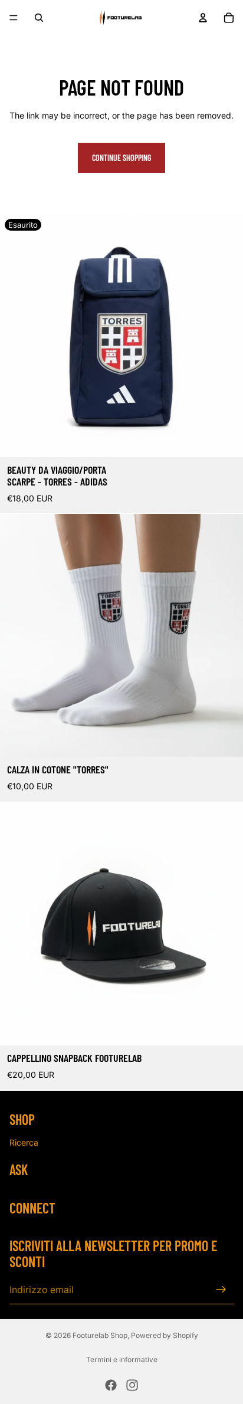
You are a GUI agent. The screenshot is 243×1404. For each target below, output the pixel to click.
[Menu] (13, 17)
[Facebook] (111, 1385)
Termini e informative (121, 1359)
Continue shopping (121, 158)
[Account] (203, 18)
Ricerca (23, 1142)
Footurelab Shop (100, 1335)
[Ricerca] (39, 18)
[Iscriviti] (221, 1289)
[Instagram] (132, 1385)
